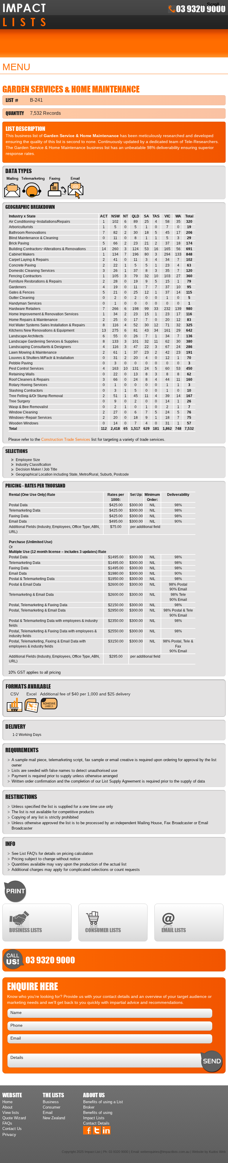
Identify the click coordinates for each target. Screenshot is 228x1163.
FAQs (7, 1123)
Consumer (51, 1107)
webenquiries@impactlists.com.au (164, 1151)
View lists (10, 1112)
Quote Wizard (14, 1118)
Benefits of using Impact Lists (97, 1115)
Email (48, 1112)
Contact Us (12, 1128)
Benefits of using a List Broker (103, 1104)
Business (51, 1102)
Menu (16, 67)
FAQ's (32, 853)
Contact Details (96, 1123)
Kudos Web (217, 1151)
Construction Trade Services (65, 439)
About (7, 1107)
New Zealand (54, 1118)
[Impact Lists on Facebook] (87, 1130)
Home (7, 1102)
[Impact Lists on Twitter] (97, 1130)
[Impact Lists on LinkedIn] (106, 1130)
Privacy (9, 1134)
